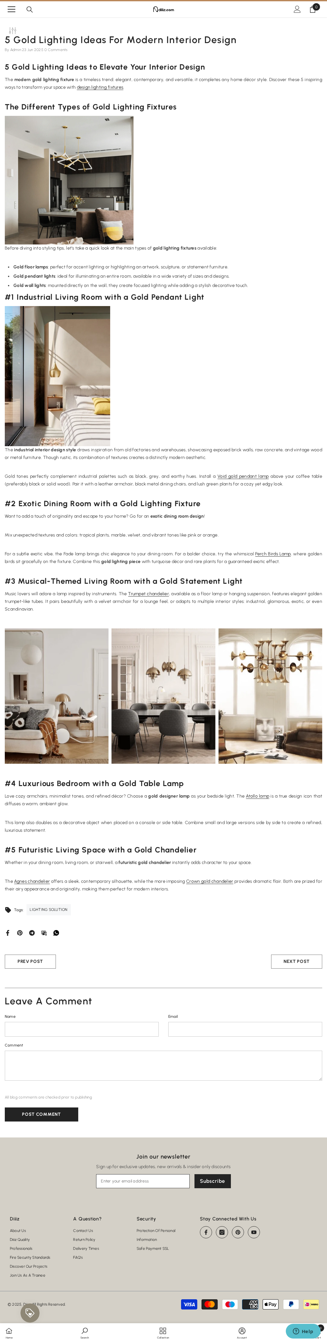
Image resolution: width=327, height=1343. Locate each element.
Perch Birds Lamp (273, 554)
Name (10, 1016)
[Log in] (297, 9)
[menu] (11, 9)
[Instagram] (222, 1232)
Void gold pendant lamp (243, 476)
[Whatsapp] (56, 932)
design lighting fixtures (100, 87)
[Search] (30, 9)
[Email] (44, 932)
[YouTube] (254, 1232)
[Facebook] (8, 932)
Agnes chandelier (32, 881)
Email (173, 1016)
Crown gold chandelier (209, 881)
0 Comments (55, 50)
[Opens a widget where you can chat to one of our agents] (303, 1332)
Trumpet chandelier (148, 593)
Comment (14, 1045)
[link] (84, 1332)
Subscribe (212, 1181)
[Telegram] (32, 932)
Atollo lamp (257, 796)
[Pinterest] (20, 932)
